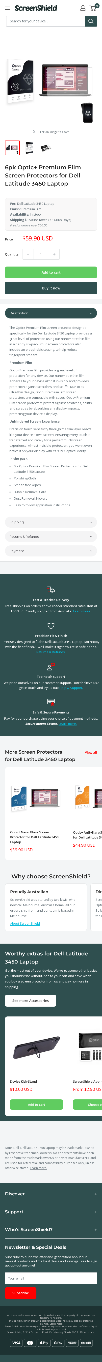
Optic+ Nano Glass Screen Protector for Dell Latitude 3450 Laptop (34, 837)
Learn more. (82, 611)
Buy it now (51, 288)
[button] (51, 313)
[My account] (82, 8)
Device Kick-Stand (23, 1081)
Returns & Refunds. (51, 652)
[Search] (91, 21)
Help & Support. (71, 687)
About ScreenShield (25, 923)
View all (91, 752)
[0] (93, 8)
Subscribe (20, 1293)
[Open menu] (7, 8)
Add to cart (51, 272)
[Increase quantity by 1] (54, 254)
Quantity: (12, 254)
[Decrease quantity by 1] (28, 254)
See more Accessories (30, 1000)
